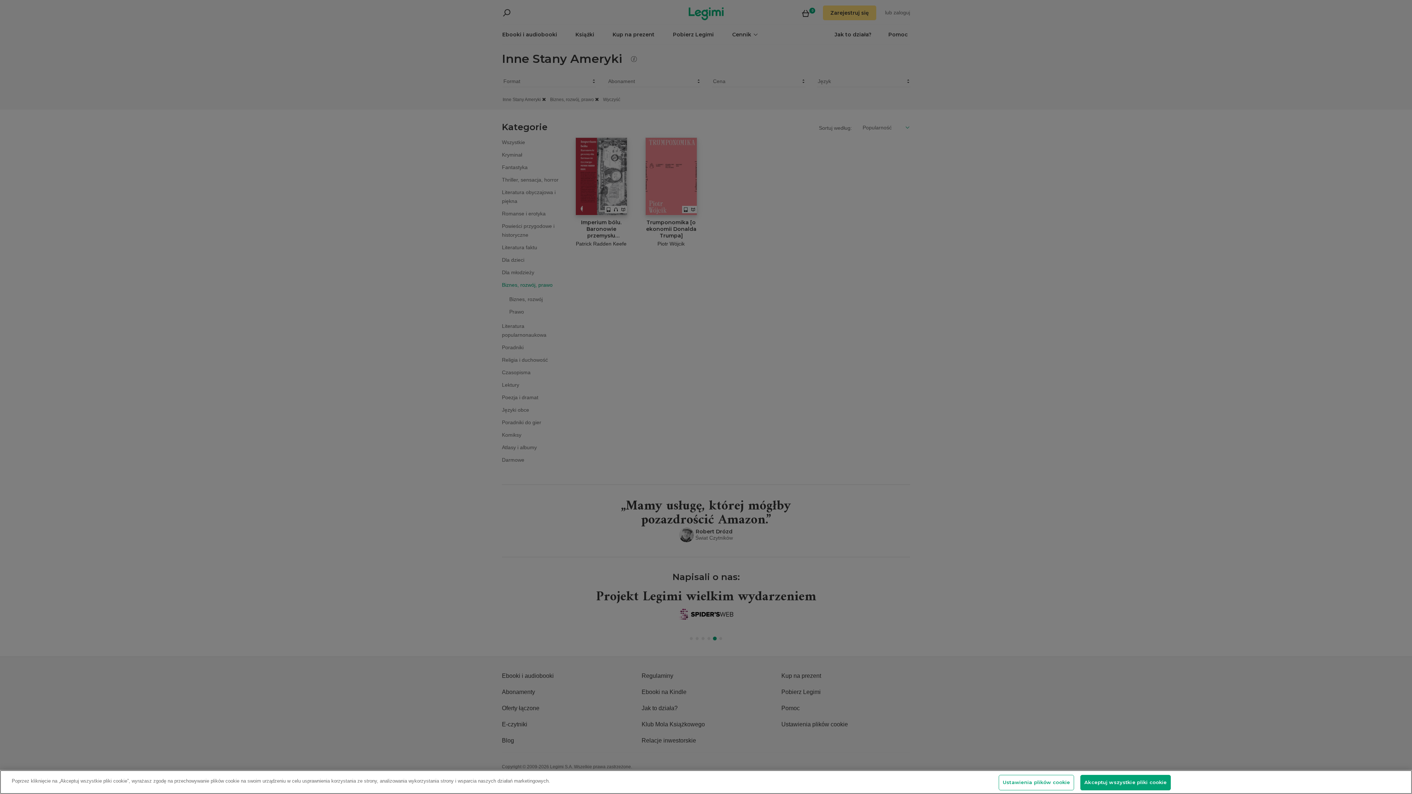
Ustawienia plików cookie (1036, 782)
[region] (706, 782)
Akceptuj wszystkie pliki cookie (1125, 782)
